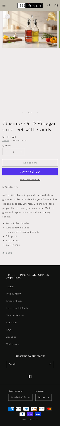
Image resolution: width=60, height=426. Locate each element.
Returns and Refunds (17, 308)
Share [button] (9, 253)
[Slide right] (37, 112)
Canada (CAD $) (18, 397)
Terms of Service (15, 315)
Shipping (5, 140)
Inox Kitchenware (32, 420)
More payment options (30, 179)
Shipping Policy (14, 301)
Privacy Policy (13, 294)
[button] (4, 5)
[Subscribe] (50, 364)
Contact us (12, 322)
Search (10, 286)
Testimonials (12, 344)
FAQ (8, 330)
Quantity (6, 146)
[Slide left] (22, 112)
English (41, 397)
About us (11, 337)
